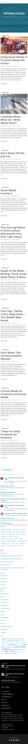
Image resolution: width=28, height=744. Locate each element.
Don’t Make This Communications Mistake (11, 356)
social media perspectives (22, 540)
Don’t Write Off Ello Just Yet (13, 154)
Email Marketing (22, 534)
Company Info (4, 602)
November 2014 (4, 575)
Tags (16, 474)
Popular (2, 474)
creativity (23, 531)
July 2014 (3, 584)
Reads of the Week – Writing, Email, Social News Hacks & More (14, 274)
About (2, 590)
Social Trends (4, 629)
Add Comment (17, 66)
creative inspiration (16, 531)
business (23, 529)
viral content (3, 545)
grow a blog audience (5, 538)
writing (22, 545)
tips (9, 543)
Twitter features (22, 543)
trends (12, 543)
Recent (6, 474)
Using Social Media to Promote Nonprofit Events (14, 60)
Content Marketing (5, 605)
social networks (4, 543)
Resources (3, 623)
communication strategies (6, 531)
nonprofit (21, 538)
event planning (4, 536)
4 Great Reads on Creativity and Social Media (13, 394)
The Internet (3, 632)
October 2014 (4, 578)
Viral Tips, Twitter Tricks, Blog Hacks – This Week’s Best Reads (13, 315)
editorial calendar (11, 534)
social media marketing (10, 540)
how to (12, 538)
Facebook (16, 536)
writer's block (17, 545)
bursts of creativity (16, 529)
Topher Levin (5, 35)
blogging (2, 529)
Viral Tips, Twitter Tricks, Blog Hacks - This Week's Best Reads (13, 499)
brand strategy (8, 529)
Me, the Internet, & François (7, 486)
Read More (4, 83)
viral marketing (10, 545)
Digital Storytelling (5, 617)
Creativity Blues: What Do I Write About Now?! (11, 120)
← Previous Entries (7, 470)
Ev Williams (10, 536)
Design (2, 614)
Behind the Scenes (5, 593)
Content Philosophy (5, 608)
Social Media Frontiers (8, 191)
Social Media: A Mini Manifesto (8, 492)
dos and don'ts (4, 534)
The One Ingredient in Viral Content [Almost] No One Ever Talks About (13, 232)
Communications (4, 599)
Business (3, 596)
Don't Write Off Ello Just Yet (7, 518)
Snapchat (3, 540)
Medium (16, 538)
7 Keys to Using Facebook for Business (10, 434)
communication (3, 640)
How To (2, 620)
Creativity (3, 611)
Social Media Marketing (6, 626)
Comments (11, 474)
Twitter (16, 543)
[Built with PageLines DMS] (18, 740)
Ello (17, 534)
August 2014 (4, 581)
